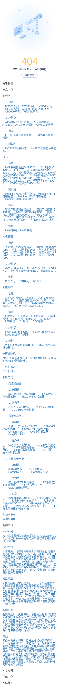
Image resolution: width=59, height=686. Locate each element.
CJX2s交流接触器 (15, 407)
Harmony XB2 (36, 472)
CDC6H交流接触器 (20, 409)
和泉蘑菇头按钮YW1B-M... (28, 506)
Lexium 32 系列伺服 (15, 332)
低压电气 (7, 377)
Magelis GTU (48, 270)
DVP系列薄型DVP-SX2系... (25, 183)
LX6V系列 (9, 230)
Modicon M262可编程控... (18, 193)
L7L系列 (22, 321)
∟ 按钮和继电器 (13, 458)
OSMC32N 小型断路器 (32, 429)
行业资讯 (7, 547)
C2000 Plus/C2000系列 (34, 109)
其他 (5, 636)
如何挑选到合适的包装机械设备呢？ (29, 629)
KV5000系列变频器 (15, 148)
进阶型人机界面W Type (17, 247)
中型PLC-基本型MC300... (30, 217)
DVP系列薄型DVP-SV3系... (27, 172)
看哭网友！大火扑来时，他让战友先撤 (24, 614)
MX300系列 (27, 106)
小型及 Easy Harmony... (23, 270)
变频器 (6, 95)
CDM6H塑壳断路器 (20, 447)
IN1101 (35, 281)
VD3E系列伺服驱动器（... (18, 345)
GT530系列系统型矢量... (17, 135)
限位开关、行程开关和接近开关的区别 (24, 551)
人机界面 (7, 236)
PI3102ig (22, 281)
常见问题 (7, 578)
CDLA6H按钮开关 (16, 487)
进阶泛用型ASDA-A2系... (32, 300)
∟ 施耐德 (9, 117)
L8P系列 (8, 316)
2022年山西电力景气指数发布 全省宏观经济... (29, 623)
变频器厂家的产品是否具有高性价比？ (31, 564)
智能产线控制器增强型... (17, 209)
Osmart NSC (12, 431)
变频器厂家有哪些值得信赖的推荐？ (29, 566)
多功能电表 (9, 514)
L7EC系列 (36, 321)
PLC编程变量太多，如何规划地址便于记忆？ (29, 555)
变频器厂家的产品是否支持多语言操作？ (29, 568)
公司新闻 (7, 531)
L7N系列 (8, 321)
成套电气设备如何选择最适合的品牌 (32, 590)
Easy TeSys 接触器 (30, 396)
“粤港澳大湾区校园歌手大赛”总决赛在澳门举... (29, 616)
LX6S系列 (25, 230)
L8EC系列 (36, 316)
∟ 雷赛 (8, 205)
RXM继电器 (12, 469)
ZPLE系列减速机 (33, 358)
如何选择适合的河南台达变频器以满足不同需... (28, 658)
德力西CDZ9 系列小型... (19, 482)
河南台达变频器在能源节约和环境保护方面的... (28, 660)
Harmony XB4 (13, 472)
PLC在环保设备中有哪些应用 (19, 601)
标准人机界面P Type (22, 252)
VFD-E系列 (44, 106)
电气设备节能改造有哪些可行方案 (29, 595)
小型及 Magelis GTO (15, 268)
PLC (5, 157)
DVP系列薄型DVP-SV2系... (25, 178)
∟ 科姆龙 (9, 143)
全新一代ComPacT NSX (19, 426)
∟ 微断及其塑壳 (13, 415)
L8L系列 (22, 316)
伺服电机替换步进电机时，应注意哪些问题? (28, 583)
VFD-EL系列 (29, 111)
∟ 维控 (8, 226)
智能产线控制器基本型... (28, 212)
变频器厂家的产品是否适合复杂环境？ (29, 558)
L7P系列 (30, 318)
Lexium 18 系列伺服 (15, 334)
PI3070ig (9, 281)
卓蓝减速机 (9, 353)
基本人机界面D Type (22, 249)
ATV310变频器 (43, 124)
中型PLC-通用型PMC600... (27, 213)
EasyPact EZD (14, 434)
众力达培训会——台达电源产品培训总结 (26, 538)
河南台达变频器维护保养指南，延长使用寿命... (29, 655)
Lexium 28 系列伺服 (42, 332)
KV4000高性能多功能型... (29, 149)
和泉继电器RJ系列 (16, 498)
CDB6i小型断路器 (21, 450)
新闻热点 (7, 610)
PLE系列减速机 (17, 360)
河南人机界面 (21, 653)
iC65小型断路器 (36, 431)
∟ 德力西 (11, 402)
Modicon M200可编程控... (32, 196)
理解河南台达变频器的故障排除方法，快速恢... (28, 652)
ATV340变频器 (23, 124)
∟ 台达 (8, 102)
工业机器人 (9, 366)
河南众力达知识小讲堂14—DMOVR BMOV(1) (29, 552)
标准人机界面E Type (22, 255)
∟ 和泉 (9, 493)
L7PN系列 (44, 318)
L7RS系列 (15, 318)
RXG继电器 (32, 469)
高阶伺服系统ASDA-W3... (18, 298)
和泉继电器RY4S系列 (21, 500)
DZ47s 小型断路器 (16, 444)
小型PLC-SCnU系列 (41, 220)
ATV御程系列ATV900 (16, 122)
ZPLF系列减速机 (12, 358)
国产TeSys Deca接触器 (19, 394)
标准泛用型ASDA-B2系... (27, 305)
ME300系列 (10, 109)
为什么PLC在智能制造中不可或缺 (33, 598)
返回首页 (29, 75)
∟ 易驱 (8, 130)
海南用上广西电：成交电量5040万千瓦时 (29, 626)
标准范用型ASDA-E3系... (28, 302)
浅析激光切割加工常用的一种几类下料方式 (28, 621)
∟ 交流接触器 (11, 383)
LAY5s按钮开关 (30, 485)
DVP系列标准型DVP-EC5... (19, 167)
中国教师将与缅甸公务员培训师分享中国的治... (29, 618)
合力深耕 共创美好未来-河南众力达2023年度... (29, 535)
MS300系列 (10, 106)
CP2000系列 (11, 111)
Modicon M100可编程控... (18, 199)
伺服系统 (7, 287)
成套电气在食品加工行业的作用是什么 (29, 592)
